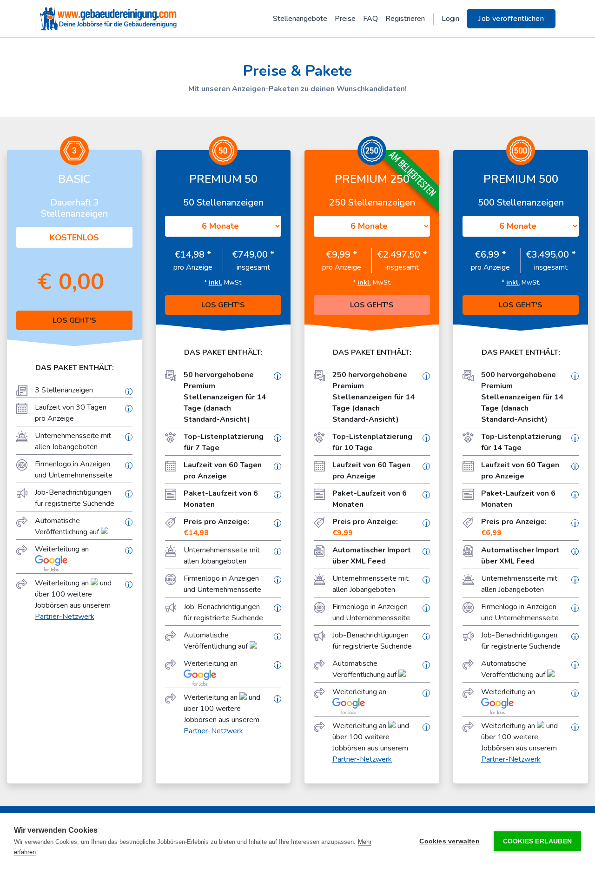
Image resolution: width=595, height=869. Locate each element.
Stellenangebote (300, 18)
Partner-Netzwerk (64, 616)
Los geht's (74, 320)
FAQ (370, 18)
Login (450, 18)
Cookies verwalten (449, 841)
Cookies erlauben (537, 841)
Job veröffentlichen (511, 18)
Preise (345, 18)
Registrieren (405, 18)
